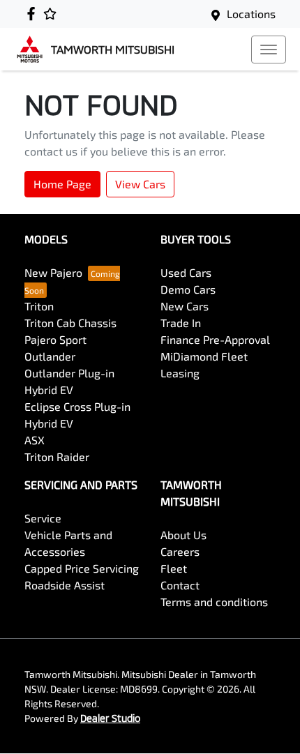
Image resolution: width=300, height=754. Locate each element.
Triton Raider (56, 456)
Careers (180, 551)
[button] (268, 49)
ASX (34, 439)
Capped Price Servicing (81, 568)
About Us (183, 534)
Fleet (173, 568)
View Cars (140, 183)
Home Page (62, 183)
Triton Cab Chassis (70, 322)
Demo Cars (188, 289)
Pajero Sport (55, 339)
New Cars (184, 305)
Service (42, 518)
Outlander (49, 356)
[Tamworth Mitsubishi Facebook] (33, 13)
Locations (251, 13)
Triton (39, 305)
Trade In (180, 322)
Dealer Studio (110, 718)
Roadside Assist (64, 584)
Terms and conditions (214, 601)
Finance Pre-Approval (215, 339)
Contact (180, 584)
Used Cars (185, 272)
